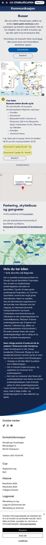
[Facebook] (11, 425)
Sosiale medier (11, 420)
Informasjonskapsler (28, 524)
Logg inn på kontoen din (14, 505)
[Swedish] (2, 2)
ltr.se (40, 39)
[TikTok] (4, 425)
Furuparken (28, 214)
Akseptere (23, 530)
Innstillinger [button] (23, 540)
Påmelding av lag (11, 502)
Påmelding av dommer (13, 508)
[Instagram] (7, 425)
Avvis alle (23, 535)
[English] (6, 2)
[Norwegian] (10, 2)
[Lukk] (42, 515)
